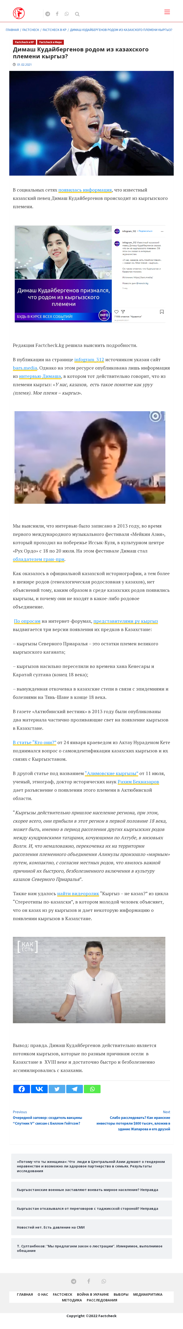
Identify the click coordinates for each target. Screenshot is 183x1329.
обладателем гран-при (38, 559)
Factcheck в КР (24, 42)
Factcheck (62, 1294)
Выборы (121, 1294)
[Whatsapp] (92, 1089)
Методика (72, 1300)
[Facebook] (21, 1089)
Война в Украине (93, 1294)
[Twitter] (57, 1089)
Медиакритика (148, 1294)
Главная (25, 1294)
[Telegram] (74, 1089)
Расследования (102, 1300)
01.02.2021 (24, 65)
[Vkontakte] (39, 1089)
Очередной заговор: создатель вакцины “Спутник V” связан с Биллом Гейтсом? (47, 1117)
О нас (43, 1294)
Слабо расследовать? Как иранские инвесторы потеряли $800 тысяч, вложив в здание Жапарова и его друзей (133, 1120)
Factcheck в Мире (50, 42)
